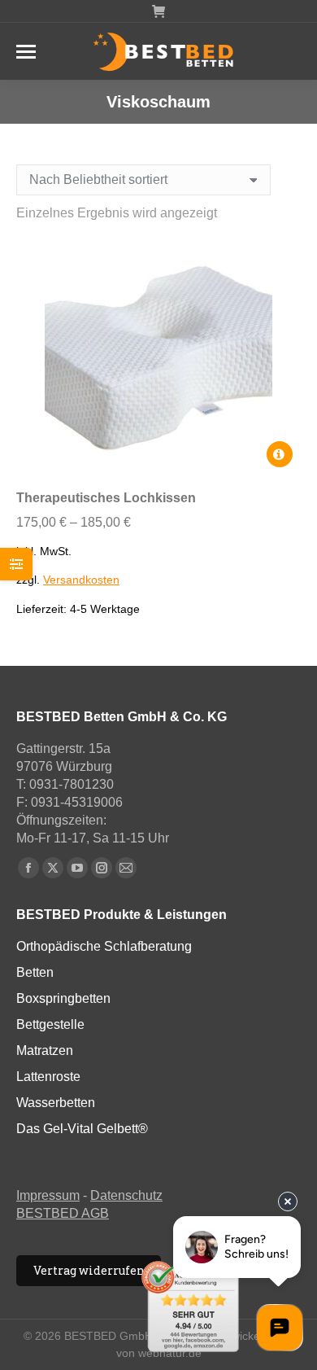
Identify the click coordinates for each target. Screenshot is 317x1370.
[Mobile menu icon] (26, 51)
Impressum (48, 1195)
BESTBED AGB (62, 1213)
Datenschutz (126, 1195)
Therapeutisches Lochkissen (106, 498)
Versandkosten (81, 579)
